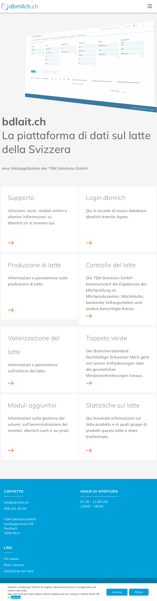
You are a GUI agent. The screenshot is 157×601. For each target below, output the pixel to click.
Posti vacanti (14, 565)
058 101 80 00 (15, 508)
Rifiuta (139, 592)
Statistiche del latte (19, 571)
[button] (149, 6)
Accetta (117, 592)
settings (16, 597)
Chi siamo (11, 559)
